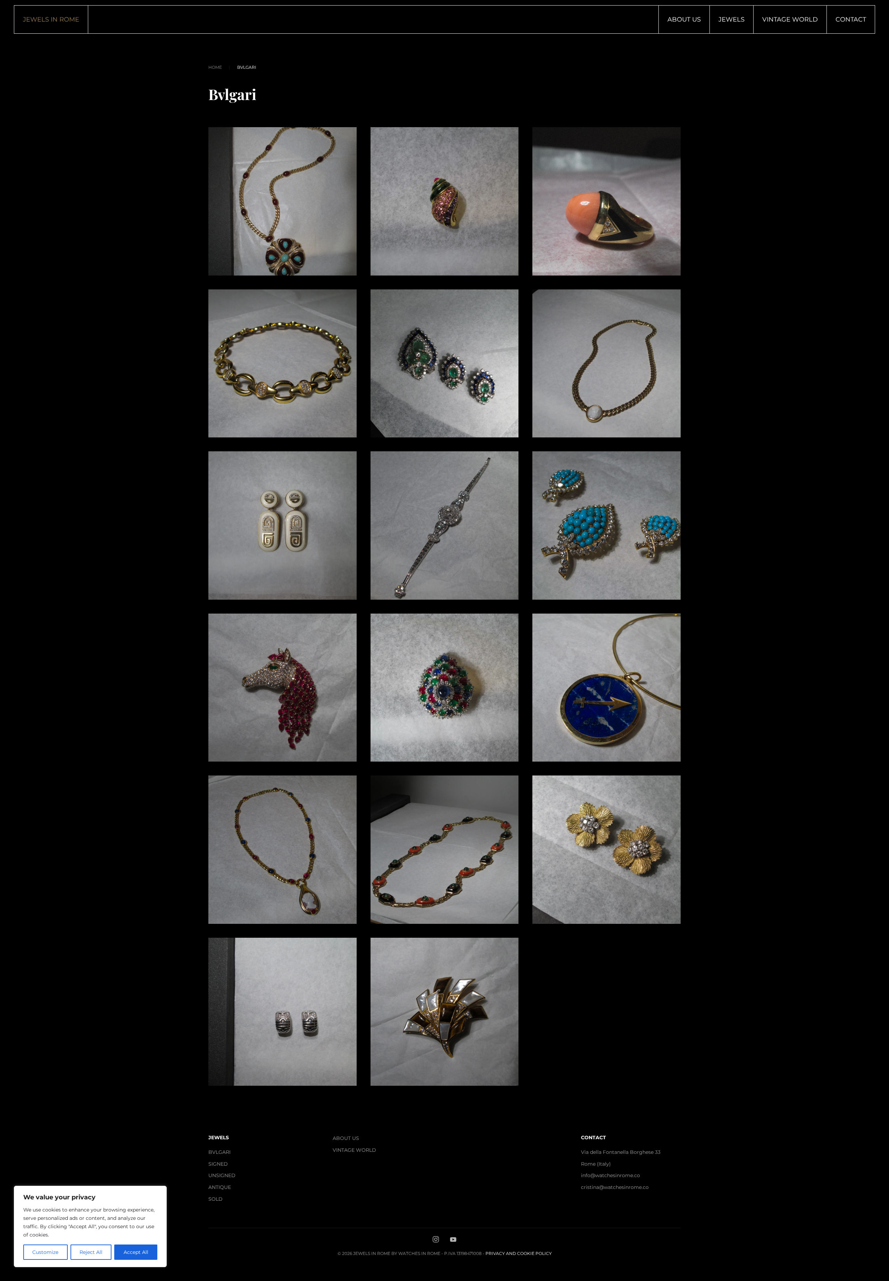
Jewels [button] (731, 19)
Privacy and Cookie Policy (518, 1253)
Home (215, 67)
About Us (684, 19)
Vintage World (790, 19)
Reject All (91, 1252)
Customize (45, 1252)
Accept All (136, 1252)
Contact (851, 19)
